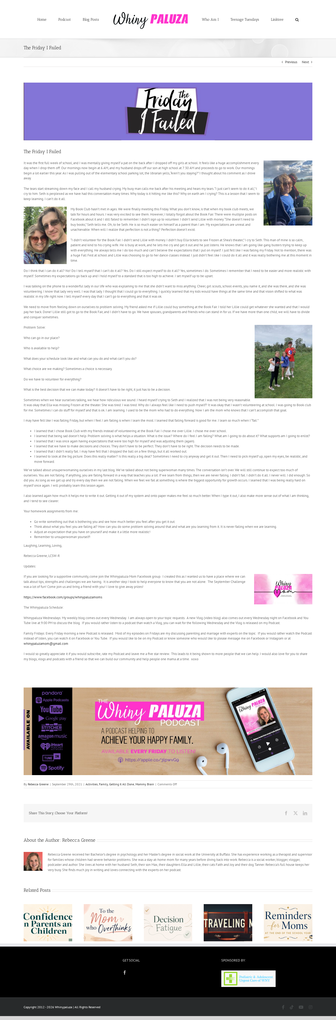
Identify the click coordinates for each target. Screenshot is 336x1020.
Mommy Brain (144, 784)
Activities (92, 784)
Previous (291, 62)
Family (103, 784)
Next (305, 62)
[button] (275, 19)
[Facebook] (125, 972)
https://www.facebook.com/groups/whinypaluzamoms (63, 597)
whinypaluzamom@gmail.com (46, 643)
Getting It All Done (121, 784)
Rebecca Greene (38, 784)
